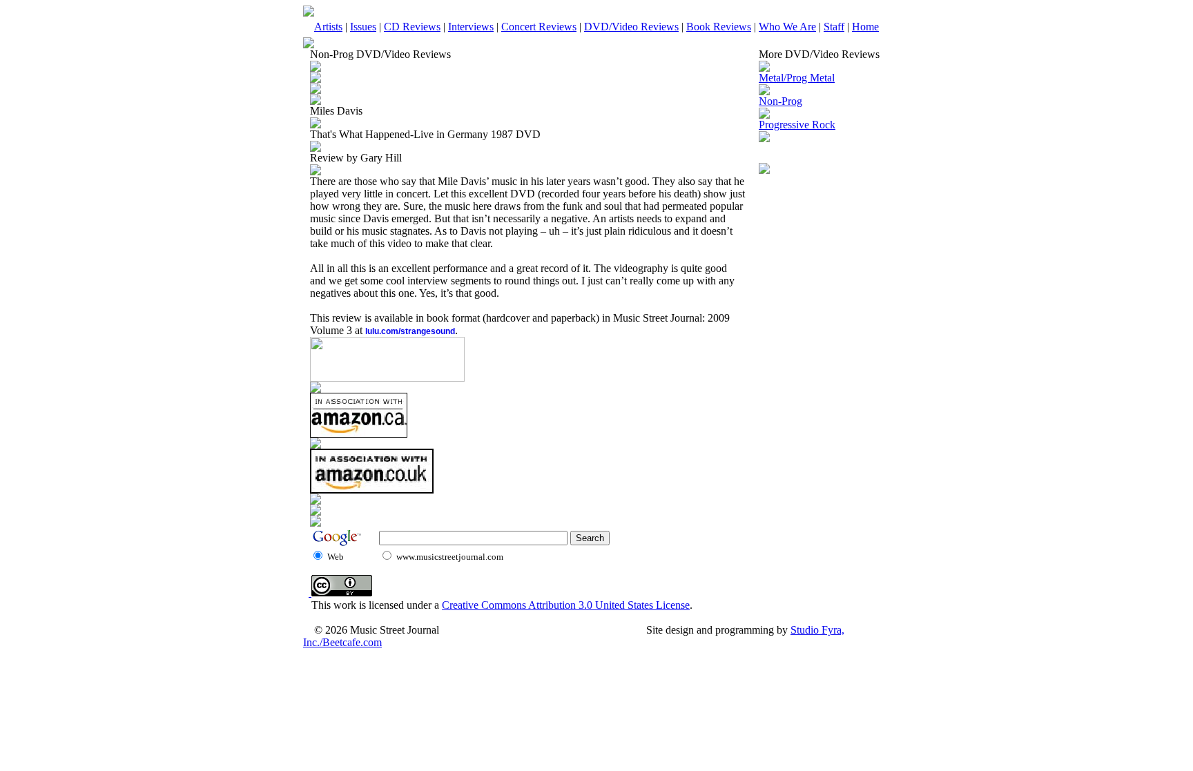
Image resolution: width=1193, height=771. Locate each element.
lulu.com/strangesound (410, 331)
